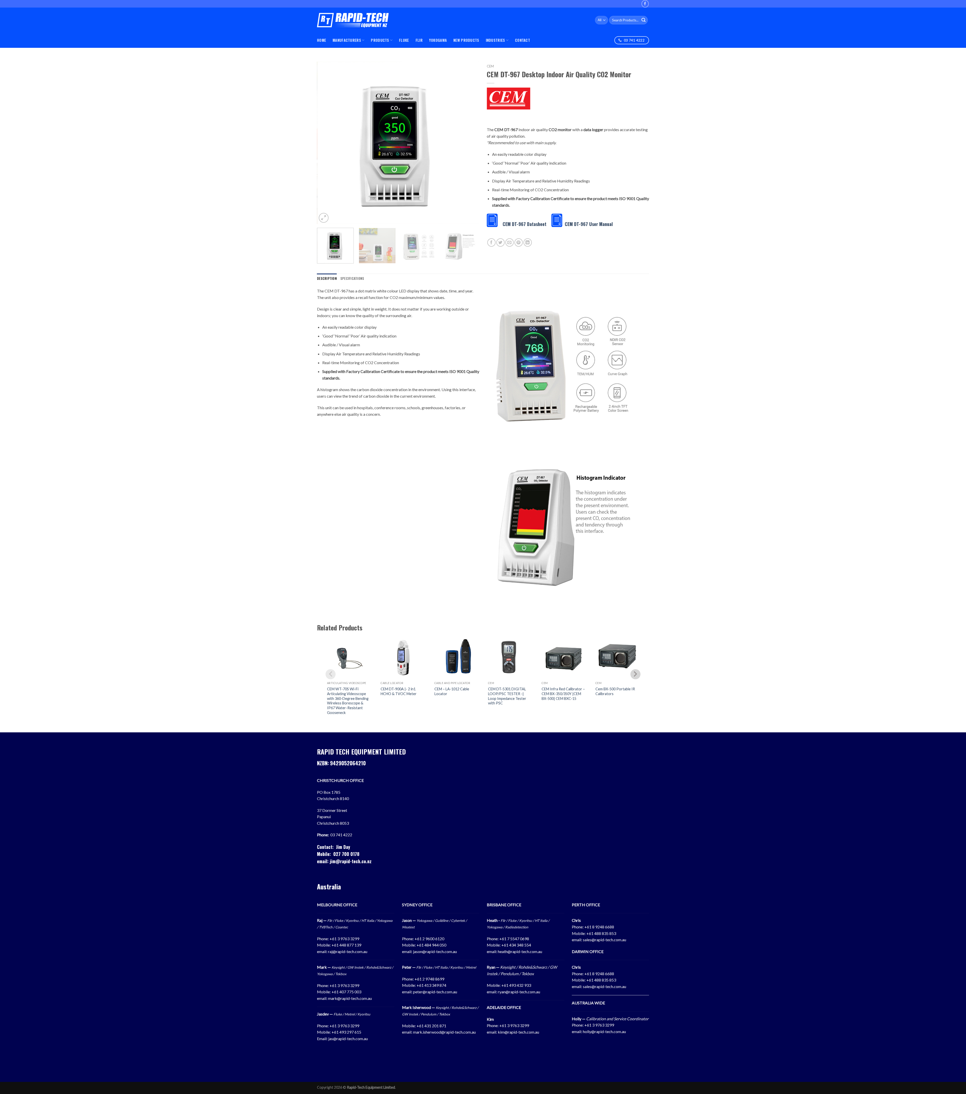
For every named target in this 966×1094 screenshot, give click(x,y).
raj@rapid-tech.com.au (347, 951)
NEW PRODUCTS (466, 40)
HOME (321, 40)
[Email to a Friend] (509, 242)
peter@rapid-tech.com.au (435, 991)
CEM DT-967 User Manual (589, 224)
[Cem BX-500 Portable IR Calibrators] (617, 656)
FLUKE (404, 40)
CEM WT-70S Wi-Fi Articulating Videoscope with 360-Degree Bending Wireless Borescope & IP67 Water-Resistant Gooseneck (348, 701)
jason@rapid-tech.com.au (435, 951)
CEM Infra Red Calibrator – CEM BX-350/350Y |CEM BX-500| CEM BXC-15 (563, 693)
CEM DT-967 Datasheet (524, 224)
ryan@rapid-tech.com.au (519, 991)
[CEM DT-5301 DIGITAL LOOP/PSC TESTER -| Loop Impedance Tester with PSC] (510, 656)
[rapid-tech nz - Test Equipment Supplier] (353, 20)
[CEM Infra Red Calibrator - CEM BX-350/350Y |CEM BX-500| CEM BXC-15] (563, 656)
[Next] (469, 143)
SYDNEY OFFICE (417, 904)
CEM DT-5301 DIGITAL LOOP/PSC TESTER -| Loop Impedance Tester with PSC (507, 696)
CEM (490, 66)
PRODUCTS (380, 40)
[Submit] (643, 20)
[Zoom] (324, 218)
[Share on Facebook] (491, 242)
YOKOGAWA (438, 40)
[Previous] (326, 143)
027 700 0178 (346, 854)
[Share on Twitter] (500, 242)
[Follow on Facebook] (645, 3)
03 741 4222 (341, 834)
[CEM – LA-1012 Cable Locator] (456, 656)
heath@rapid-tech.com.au (520, 951)
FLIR (419, 40)
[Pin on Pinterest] (518, 242)
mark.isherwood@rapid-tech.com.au (444, 1032)
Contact (522, 40)
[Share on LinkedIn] (528, 242)
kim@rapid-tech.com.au (518, 1032)
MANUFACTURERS (347, 40)
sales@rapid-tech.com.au (604, 939)
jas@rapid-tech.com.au (348, 1038)
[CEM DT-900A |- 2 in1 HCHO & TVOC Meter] (402, 656)
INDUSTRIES (495, 40)
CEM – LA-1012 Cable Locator (451, 691)
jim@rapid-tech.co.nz (351, 861)
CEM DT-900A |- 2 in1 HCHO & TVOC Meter (399, 691)
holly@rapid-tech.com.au (604, 1031)
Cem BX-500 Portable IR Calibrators (615, 691)
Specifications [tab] (352, 278)
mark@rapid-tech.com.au (350, 998)
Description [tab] (327, 278)
